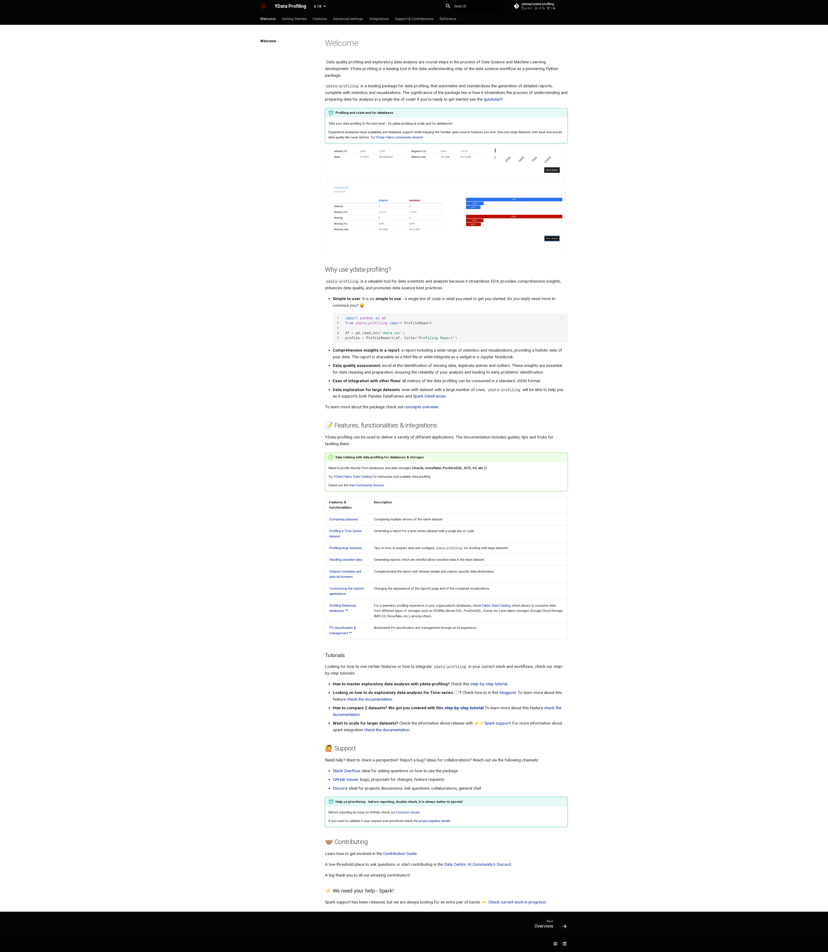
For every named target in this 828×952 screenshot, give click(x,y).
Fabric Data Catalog (496, 606)
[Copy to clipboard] (562, 318)
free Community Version (366, 485)
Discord (340, 788)
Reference (448, 19)
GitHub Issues (345, 779)
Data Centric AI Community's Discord (477, 864)
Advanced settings (348, 19)
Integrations (379, 19)
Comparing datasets (343, 519)
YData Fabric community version (399, 137)
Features (320, 19)
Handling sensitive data (345, 560)
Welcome (268, 19)
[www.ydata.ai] (555, 943)
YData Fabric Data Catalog (353, 477)
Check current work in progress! (517, 902)
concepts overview (421, 406)
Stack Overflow (346, 770)
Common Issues (408, 812)
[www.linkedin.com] (564, 943)
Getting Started (294, 19)
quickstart (493, 99)
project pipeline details (434, 821)
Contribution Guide (400, 853)
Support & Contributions (414, 19)
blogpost (508, 692)
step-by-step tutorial (488, 683)
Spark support (497, 723)
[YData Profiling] (263, 6)
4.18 (317, 6)
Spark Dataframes (429, 396)
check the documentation (369, 699)
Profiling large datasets (345, 548)
